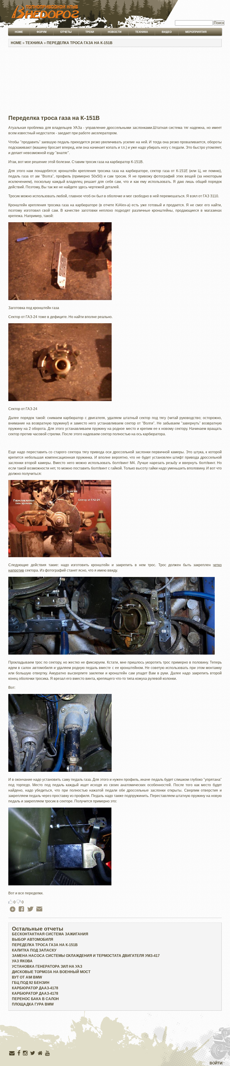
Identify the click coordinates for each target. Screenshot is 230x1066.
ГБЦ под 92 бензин (30, 983)
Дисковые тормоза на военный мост (51, 972)
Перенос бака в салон (35, 999)
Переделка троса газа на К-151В (80, 43)
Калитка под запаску (34, 950)
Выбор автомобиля (32, 939)
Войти (216, 1063)
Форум (41, 32)
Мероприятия (196, 32)
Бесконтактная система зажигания (50, 934)
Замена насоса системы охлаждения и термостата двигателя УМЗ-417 (86, 956)
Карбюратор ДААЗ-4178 (35, 988)
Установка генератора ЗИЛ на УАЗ (47, 966)
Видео (167, 32)
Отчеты (66, 32)
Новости (115, 32)
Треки (89, 32)
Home (19, 32)
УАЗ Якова (22, 961)
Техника (141, 32)
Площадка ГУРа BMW (33, 1004)
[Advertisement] (115, 82)
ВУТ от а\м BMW (27, 977)
